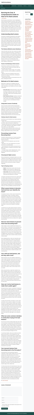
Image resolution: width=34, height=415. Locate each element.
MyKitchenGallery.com (16, 413)
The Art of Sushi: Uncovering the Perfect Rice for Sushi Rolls (29, 50)
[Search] (31, 14)
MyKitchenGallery (6, 2)
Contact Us (29, 5)
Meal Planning (20, 5)
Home (2, 5)
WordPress (25, 413)
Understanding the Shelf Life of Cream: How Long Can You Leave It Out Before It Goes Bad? (28, 56)
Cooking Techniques (7, 5)
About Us (25, 5)
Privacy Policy (3, 8)
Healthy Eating (14, 5)
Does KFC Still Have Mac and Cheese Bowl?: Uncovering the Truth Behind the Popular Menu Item (29, 34)
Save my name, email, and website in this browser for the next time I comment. (11, 405)
